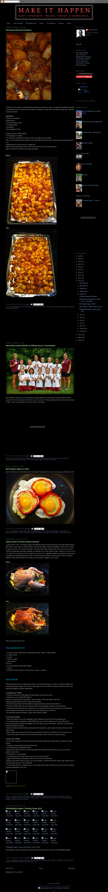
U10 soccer (31, 459)
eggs (43, 531)
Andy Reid (14, 860)
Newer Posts (10, 868)
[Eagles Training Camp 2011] (10, 814)
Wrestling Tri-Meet (87, 143)
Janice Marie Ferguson (83, 59)
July (81, 315)
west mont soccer (42, 459)
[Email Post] (31, 304)
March (82, 326)
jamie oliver (16, 797)
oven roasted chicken (65, 797)
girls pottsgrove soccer (42, 458)
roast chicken (23, 799)
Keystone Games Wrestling (89, 185)
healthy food (18, 532)
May (81, 320)
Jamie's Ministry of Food (17, 786)
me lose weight (53, 557)
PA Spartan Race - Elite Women (91, 132)
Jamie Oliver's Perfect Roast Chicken (22, 542)
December (83, 283)
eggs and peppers (52, 531)
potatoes (71, 306)
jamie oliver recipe (42, 797)
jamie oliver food (28, 797)
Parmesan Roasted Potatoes (18, 30)
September (83, 291)
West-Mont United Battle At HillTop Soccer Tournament (30, 346)
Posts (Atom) (18, 872)
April (81, 323)
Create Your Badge (63, 886)
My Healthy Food (31, 23)
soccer (23, 459)
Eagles (31, 860)
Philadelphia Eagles (26, 861)
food (43, 306)
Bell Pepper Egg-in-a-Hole (17, 469)
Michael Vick (68, 860)
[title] (54, 888)
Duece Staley (23, 860)
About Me (79, 44)
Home (8, 23)
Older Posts (71, 868)
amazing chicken (17, 796)
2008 (80, 340)
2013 (80, 275)
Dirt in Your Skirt (81, 55)
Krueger (64, 306)
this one (65, 551)
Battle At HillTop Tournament (21, 458)
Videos (41, 23)
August (82, 294)
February (83, 328)
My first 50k (85, 153)
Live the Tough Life (82, 61)
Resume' (61, 23)
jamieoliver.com (39, 553)
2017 (80, 264)
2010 (80, 335)
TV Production (51, 23)
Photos (69, 23)
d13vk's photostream (86, 92)
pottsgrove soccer (13, 459)
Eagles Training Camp (42, 860)
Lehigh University (57, 860)
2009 (80, 337)
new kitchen (64, 549)
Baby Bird (84, 175)
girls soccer (57, 458)
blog (52, 472)
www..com (84, 86)
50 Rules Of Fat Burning (82, 196)
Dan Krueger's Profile (46, 886)
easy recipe (36, 306)
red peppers (54, 532)
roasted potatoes (12, 308)
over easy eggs (36, 532)
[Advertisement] (21, 327)
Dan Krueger (15, 306)
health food (56, 306)
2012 (80, 278)
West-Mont (53, 459)
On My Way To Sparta (83, 63)
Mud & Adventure (81, 65)
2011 (80, 280)
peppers (46, 532)
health (48, 306)
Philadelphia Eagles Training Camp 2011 (24, 808)
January (82, 331)
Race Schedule (18, 23)
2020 (80, 256)
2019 (80, 259)
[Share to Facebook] (40, 304)
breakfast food (25, 531)
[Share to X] (38, 304)
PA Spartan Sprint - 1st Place (90, 200)
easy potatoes (26, 306)
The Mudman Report (82, 53)
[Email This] (34, 304)
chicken (26, 796)
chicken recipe (35, 796)
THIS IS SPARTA (86, 164)
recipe (15, 107)
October (82, 288)
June (81, 317)
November (83, 286)
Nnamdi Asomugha (12, 861)
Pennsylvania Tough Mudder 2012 (91, 122)
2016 (80, 267)
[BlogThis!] (36, 304)
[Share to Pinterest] (42, 304)
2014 (80, 272)
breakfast (15, 531)
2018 (80, 261)
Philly (36, 861)
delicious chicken (57, 796)
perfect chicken (11, 799)
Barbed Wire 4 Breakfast (83, 57)
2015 (80, 270)
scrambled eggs (65, 532)
